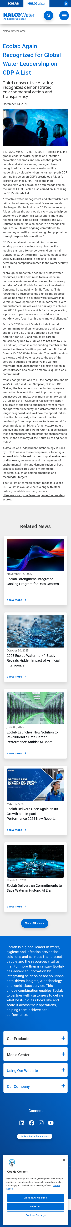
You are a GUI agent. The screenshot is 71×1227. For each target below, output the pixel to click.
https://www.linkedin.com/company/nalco (21, 1122)
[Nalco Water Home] (17, 16)
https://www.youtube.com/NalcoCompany (50, 1122)
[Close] (64, 1160)
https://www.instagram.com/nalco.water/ (41, 1122)
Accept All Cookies (35, 1197)
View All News (34, 923)
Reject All (35, 1206)
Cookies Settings (36, 1215)
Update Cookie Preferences (35, 1136)
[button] (48, 15)
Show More (14, 600)
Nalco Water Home (14, 31)
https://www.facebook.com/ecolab (31, 1122)
